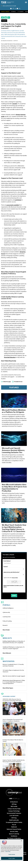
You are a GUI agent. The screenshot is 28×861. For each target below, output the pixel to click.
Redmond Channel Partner (14, 829)
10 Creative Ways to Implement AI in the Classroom (13, 671)
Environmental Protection (14, 813)
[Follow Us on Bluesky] (11, 8)
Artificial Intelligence (8, 608)
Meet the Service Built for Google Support (14, 676)
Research (5, 625)
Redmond (14, 827)
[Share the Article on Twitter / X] (9, 17)
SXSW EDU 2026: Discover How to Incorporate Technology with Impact (12, 699)
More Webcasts (7, 653)
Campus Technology (14, 811)
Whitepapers (8, 661)
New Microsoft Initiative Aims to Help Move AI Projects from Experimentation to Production (14, 487)
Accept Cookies (12, 858)
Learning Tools (6, 616)
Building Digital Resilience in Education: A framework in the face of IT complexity (14, 642)
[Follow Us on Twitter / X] (15, 8)
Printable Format (18, 381)
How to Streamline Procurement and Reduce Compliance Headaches (12, 720)
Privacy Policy (15, 577)
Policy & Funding (7, 621)
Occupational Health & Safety (14, 822)
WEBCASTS (7, 638)
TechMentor (14, 836)
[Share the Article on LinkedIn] (5, 17)
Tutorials (13, 11)
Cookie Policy (7, 851)
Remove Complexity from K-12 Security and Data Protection (13, 665)
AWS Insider (14, 806)
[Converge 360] (14, 792)
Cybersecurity (6, 612)
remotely (14, 103)
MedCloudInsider (14, 820)
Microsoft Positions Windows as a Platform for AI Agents (14, 411)
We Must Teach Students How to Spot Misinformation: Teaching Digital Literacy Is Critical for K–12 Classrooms (14, 528)
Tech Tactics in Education (14, 838)
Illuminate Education (10, 357)
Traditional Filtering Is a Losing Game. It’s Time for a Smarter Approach (14, 647)
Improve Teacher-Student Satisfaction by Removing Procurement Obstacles (13, 760)
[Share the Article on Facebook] (2, 17)
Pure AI (14, 824)
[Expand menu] (26, 3)
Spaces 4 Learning (14, 834)
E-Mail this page (7, 381)
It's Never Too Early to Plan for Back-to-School (13, 740)
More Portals (6, 630)
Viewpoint (4, 20)
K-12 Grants (20, 11)
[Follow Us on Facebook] (13, 8)
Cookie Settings (11, 854)
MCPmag (14, 818)
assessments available (12, 205)
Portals (6, 605)
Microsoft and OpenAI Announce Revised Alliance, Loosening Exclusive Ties (13, 450)
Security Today (14, 831)
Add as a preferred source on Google (9, 5)
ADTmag (14, 804)
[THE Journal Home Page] (7, 2)
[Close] (21, 840)
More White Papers (8, 688)
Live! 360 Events (14, 815)
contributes (18, 200)
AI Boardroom (14, 802)
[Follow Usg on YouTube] (17, 8)
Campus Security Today (14, 808)
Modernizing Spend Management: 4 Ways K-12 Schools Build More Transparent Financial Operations (14, 682)
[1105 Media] (14, 798)
